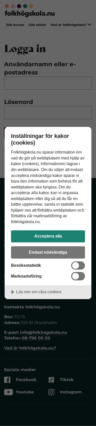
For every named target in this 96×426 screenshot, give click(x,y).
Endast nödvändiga (48, 252)
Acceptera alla (48, 236)
